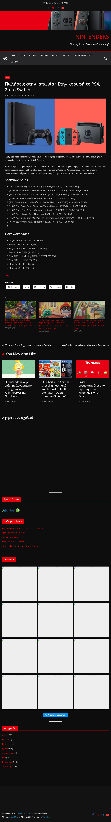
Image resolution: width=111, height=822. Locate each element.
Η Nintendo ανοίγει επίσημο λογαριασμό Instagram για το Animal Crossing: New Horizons (18, 389)
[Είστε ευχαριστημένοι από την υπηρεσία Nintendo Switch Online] (92, 362)
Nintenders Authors (26, 95)
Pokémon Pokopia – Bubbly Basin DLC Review (22, 528)
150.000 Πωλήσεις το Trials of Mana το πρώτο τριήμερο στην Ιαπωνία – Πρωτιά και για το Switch (20, 323)
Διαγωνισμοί (7, 753)
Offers (66, 55)
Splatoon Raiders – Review (13, 532)
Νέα (23, 55)
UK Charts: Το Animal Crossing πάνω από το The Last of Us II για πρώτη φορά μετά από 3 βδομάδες (55, 389)
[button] (19, 584)
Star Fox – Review (10, 537)
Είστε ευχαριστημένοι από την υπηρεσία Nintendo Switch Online (92, 389)
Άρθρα (32, 55)
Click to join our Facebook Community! (89, 44)
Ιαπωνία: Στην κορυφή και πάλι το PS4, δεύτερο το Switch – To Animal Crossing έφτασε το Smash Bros (89, 324)
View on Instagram (57, 715)
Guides (55, 55)
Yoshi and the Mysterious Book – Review (20, 546)
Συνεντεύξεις (8, 766)
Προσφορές (7, 762)
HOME (14, 55)
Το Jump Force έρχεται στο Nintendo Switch (28, 345)
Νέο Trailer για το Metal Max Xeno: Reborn (83, 345)
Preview (5, 739)
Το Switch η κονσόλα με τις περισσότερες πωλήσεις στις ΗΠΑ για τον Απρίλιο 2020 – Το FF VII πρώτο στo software (53, 324)
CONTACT (15, 61)
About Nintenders (83, 55)
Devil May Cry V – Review (13, 541)
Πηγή (7, 275)
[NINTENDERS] (55, 12)
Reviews (44, 55)
